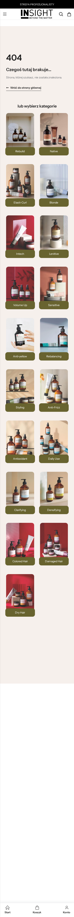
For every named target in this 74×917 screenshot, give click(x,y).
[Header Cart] (69, 14)
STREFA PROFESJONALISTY (37, 4)
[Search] (61, 14)
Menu (5, 14)
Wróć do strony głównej (25, 87)
